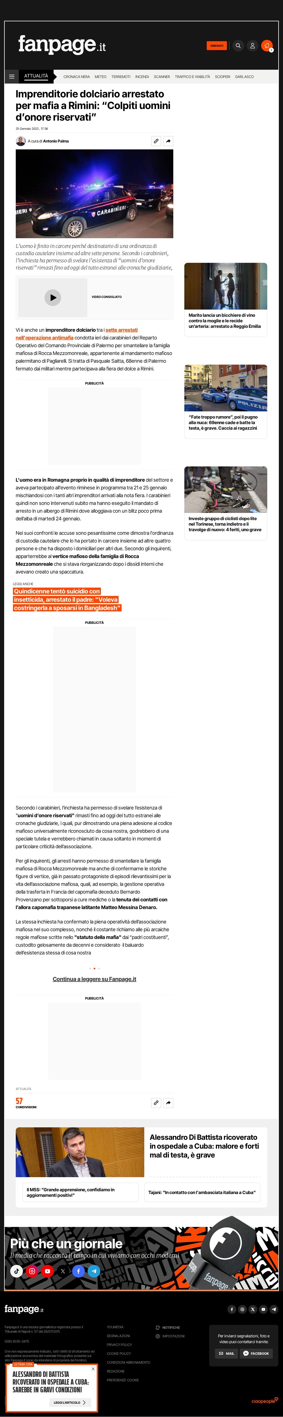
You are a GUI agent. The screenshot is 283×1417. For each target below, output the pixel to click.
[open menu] (12, 77)
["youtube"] (47, 1271)
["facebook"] (78, 1271)
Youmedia (115, 1327)
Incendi (142, 76)
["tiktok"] (16, 1271)
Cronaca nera (77, 76)
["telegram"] (94, 1271)
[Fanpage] (24, 1309)
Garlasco (244, 76)
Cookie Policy (119, 1353)
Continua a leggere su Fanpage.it (94, 979)
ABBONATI (216, 45)
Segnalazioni (118, 1336)
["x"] (63, 1271)
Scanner (162, 76)
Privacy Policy (119, 1345)
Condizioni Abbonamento (128, 1362)
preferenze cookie (123, 1380)
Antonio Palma (56, 141)
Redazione (116, 1371)
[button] (168, 141)
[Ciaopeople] (265, 1402)
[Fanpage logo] (55, 45)
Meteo (100, 76)
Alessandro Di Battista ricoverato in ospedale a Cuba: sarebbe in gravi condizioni (50, 1382)
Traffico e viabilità (192, 76)
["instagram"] (32, 1271)
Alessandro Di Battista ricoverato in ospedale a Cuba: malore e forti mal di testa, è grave (204, 1146)
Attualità (36, 76)
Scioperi (222, 76)
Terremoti (120, 76)
